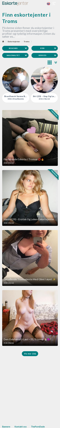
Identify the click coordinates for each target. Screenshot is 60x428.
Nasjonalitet (13, 55)
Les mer (21, 36)
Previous (6, 85)
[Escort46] (30, 3)
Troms (26, 41)
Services (42, 55)
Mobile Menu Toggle (54, 3)
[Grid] (50, 62)
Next (53, 85)
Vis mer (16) (30, 354)
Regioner (13, 48)
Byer (42, 48)
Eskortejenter (14, 41)
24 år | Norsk (44, 99)
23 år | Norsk (15, 99)
